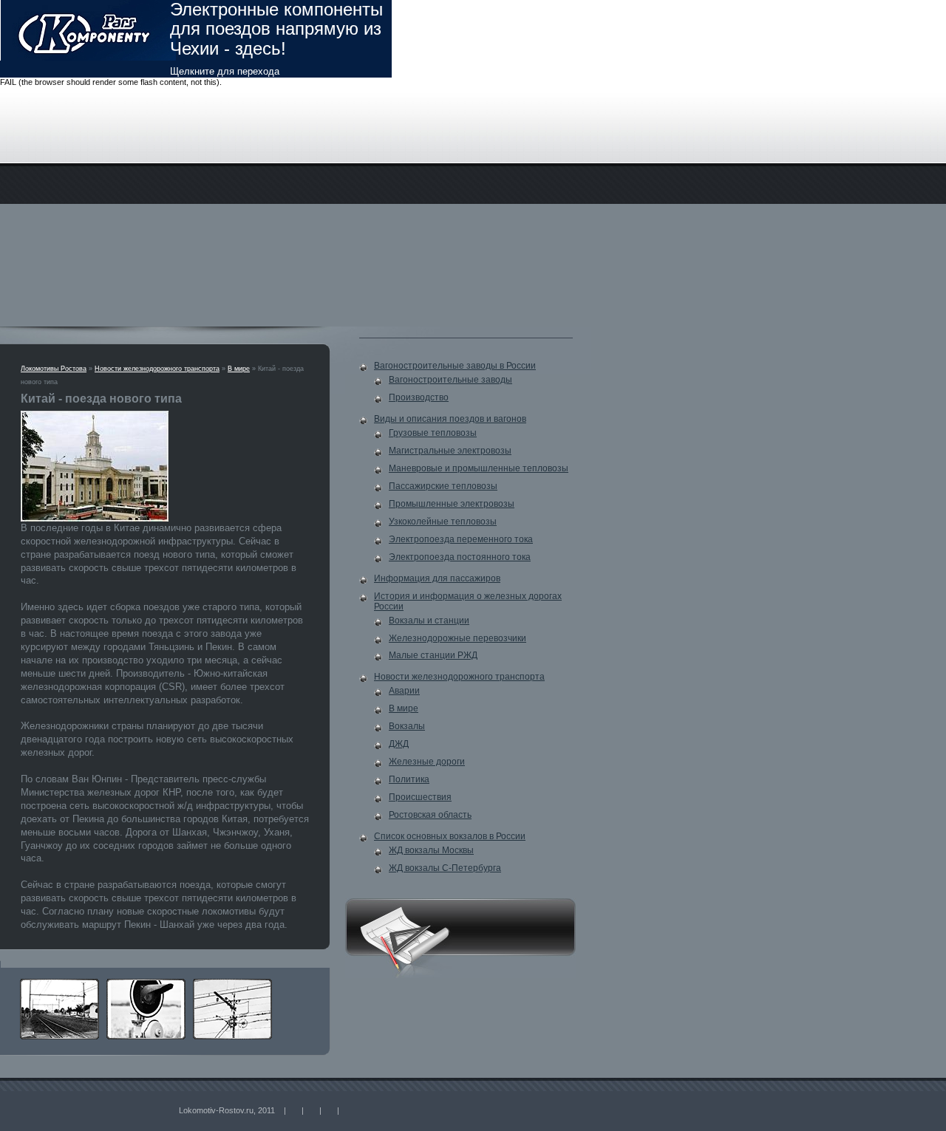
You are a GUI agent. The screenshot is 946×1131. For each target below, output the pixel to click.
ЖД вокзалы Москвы (431, 850)
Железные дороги (427, 761)
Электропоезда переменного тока (461, 539)
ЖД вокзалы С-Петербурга (445, 868)
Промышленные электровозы (451, 504)
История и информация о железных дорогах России (468, 601)
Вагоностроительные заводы (450, 380)
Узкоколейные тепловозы (443, 521)
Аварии (404, 691)
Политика (409, 779)
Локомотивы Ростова (53, 368)
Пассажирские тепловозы (443, 486)
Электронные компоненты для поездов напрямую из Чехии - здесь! (276, 38)
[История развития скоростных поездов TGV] (149, 983)
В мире (239, 368)
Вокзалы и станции (429, 620)
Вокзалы (407, 726)
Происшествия (420, 797)
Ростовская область (430, 815)
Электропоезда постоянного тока (460, 557)
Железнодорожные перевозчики (457, 638)
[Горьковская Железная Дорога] (236, 983)
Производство (419, 397)
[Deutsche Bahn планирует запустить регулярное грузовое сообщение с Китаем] (63, 983)
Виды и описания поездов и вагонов (450, 419)
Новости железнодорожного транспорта (157, 368)
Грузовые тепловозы (433, 433)
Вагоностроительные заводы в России (455, 366)
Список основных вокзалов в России (449, 836)
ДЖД (399, 744)
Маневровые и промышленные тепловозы (478, 468)
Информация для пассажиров (437, 578)
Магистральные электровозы (450, 450)
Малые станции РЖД (433, 655)
